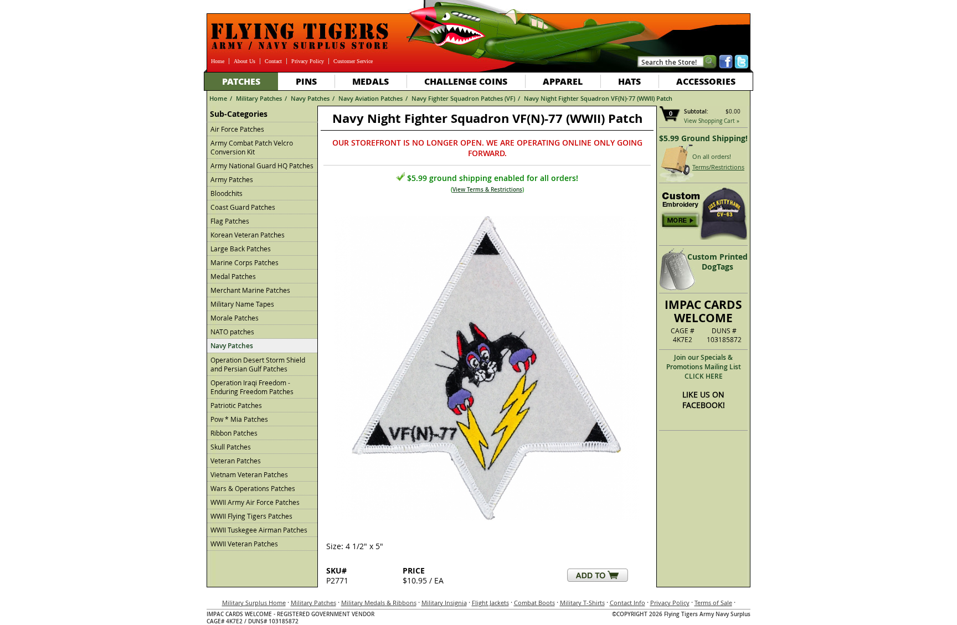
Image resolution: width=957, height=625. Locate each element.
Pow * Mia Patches (239, 419)
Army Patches (231, 179)
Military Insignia (444, 602)
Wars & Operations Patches (252, 488)
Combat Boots (534, 602)
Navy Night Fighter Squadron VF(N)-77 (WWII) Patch (598, 98)
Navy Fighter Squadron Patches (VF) (463, 98)
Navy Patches (310, 98)
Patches (241, 81)
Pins (306, 81)
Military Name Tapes (242, 303)
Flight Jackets (490, 602)
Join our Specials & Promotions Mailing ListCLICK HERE (703, 367)
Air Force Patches (237, 129)
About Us (244, 61)
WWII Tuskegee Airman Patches (258, 529)
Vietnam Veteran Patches (249, 474)
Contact (273, 61)
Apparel (563, 81)
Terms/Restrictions (718, 167)
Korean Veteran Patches (247, 234)
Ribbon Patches (234, 432)
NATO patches (232, 331)
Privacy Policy (307, 61)
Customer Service (353, 61)
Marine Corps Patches (244, 262)
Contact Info (627, 602)
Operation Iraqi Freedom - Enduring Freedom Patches (252, 387)
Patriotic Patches (236, 405)
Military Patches (259, 98)
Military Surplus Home (254, 602)
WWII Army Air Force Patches (255, 502)
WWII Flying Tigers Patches (251, 516)
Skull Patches (230, 446)
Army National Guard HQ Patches (261, 165)
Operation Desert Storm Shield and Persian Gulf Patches (257, 364)
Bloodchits (226, 193)
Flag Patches (229, 220)
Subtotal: (696, 111)
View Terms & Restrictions (487, 189)
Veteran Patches (235, 460)
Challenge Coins (465, 81)
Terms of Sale (713, 602)
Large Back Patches (240, 248)
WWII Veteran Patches (244, 543)
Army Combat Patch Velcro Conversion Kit (251, 147)
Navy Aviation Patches (370, 98)
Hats (629, 81)
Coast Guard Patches (242, 207)
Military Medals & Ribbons (378, 602)
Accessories (705, 81)
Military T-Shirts (582, 602)
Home (217, 61)
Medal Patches (233, 276)
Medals (370, 81)
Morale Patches (234, 317)
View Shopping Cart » (711, 121)
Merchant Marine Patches (250, 290)
